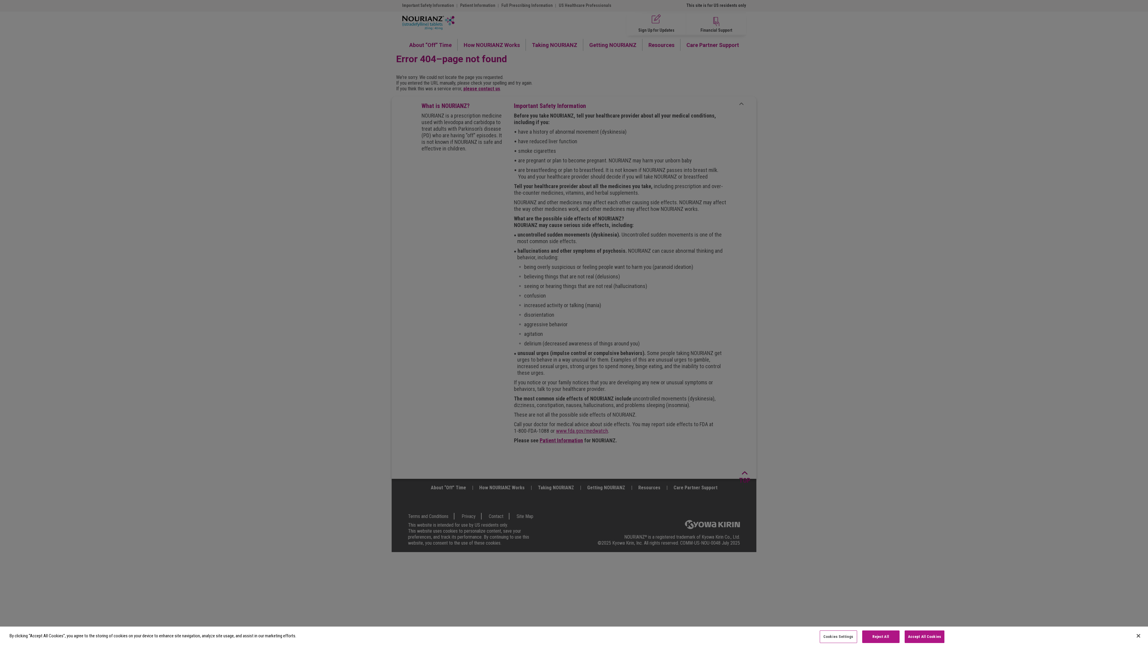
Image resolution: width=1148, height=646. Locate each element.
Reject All (880, 636)
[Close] (1138, 635)
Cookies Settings (838, 636)
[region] (574, 636)
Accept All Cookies (924, 636)
